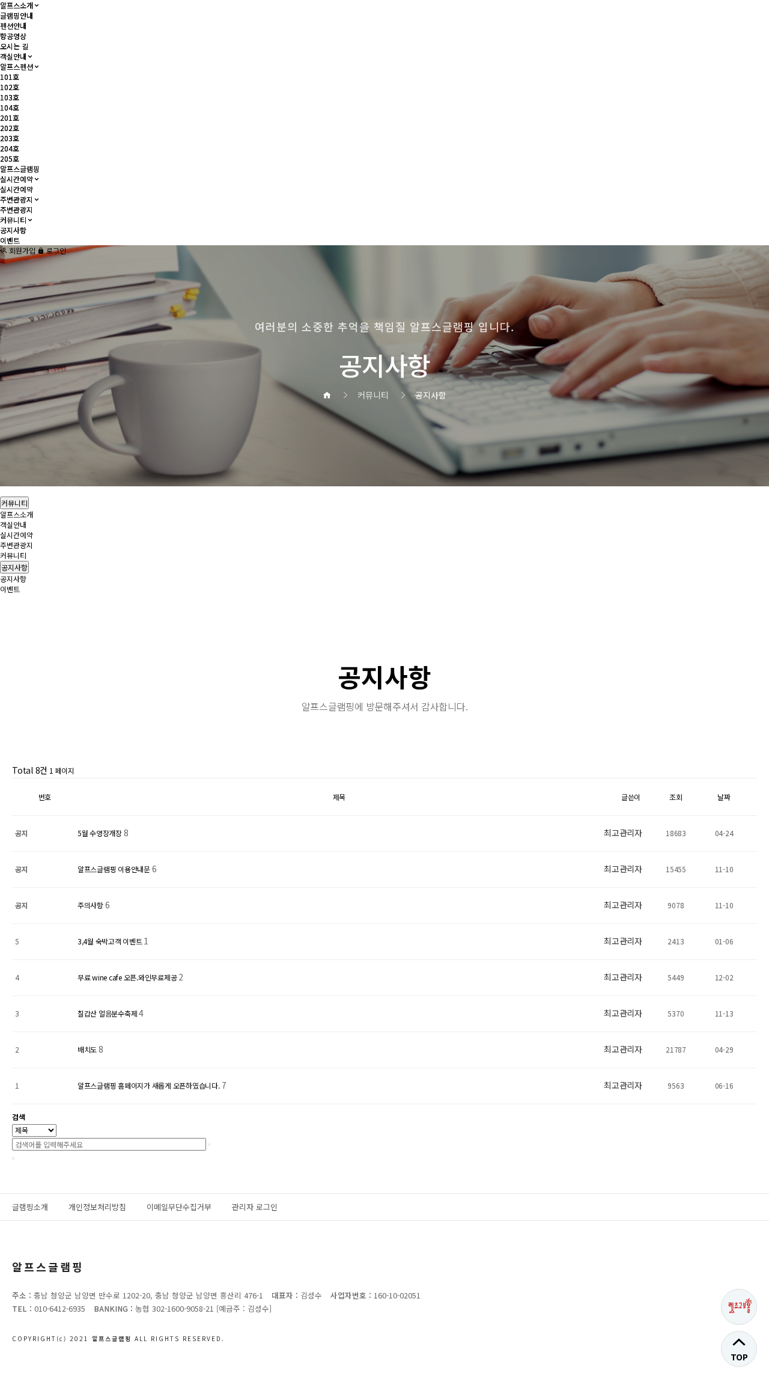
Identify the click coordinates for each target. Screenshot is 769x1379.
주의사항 (91, 905)
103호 (9, 97)
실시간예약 (16, 179)
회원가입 (21, 250)
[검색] (209, 1144)
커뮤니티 (13, 220)
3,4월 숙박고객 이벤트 (111, 941)
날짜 (724, 797)
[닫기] (13, 1158)
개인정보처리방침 (97, 1206)
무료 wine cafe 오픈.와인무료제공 (128, 977)
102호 (9, 87)
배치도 (88, 1049)
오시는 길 (14, 46)
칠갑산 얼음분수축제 (108, 1013)
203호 (9, 138)
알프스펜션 (16, 66)
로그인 (55, 250)
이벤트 (10, 240)
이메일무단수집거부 (179, 1206)
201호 (9, 117)
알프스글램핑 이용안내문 (115, 869)
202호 (9, 128)
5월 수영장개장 (101, 833)
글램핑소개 (30, 1206)
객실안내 (13, 56)
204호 (9, 148)
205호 (9, 158)
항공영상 (13, 36)
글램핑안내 (16, 15)
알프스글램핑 (20, 169)
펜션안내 (13, 25)
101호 (9, 77)
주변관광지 (16, 199)
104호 (9, 107)
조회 (675, 797)
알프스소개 (16, 5)
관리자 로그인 (255, 1206)
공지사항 (13, 230)
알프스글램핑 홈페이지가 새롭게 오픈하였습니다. (150, 1085)
